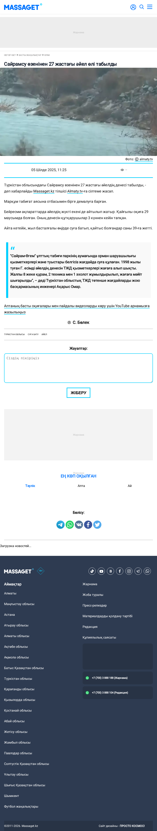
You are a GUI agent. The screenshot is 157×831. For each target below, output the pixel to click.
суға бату (33, 334)
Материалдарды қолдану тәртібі (107, 616)
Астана (9, 615)
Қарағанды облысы (19, 689)
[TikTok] (92, 571)
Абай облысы (14, 721)
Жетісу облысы (15, 732)
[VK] (111, 571)
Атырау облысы (16, 625)
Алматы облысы (16, 636)
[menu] (149, 7)
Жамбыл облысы (17, 742)
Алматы (10, 593)
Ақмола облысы (16, 657)
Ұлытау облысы (16, 774)
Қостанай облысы (18, 710)
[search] (141, 7)
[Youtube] (101, 571)
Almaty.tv (75, 191)
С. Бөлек (81, 322)
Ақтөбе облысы (16, 647)
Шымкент (11, 796)
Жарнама (90, 584)
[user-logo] (133, 9)
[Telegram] (138, 571)
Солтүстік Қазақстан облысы (26, 764)
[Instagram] (129, 571)
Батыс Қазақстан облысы (24, 668)
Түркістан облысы (18, 679)
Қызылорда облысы (19, 700)
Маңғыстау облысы (19, 604)
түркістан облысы (14, 334)
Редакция (90, 627)
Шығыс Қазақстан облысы (24, 785)
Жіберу (78, 392)
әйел (44, 334)
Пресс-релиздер (95, 605)
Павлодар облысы (18, 753)
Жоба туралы (93, 595)
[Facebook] (120, 571)
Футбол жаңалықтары (21, 806)
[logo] (23, 7)
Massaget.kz (43, 191)
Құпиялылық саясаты (99, 637)
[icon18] (41, 571)
